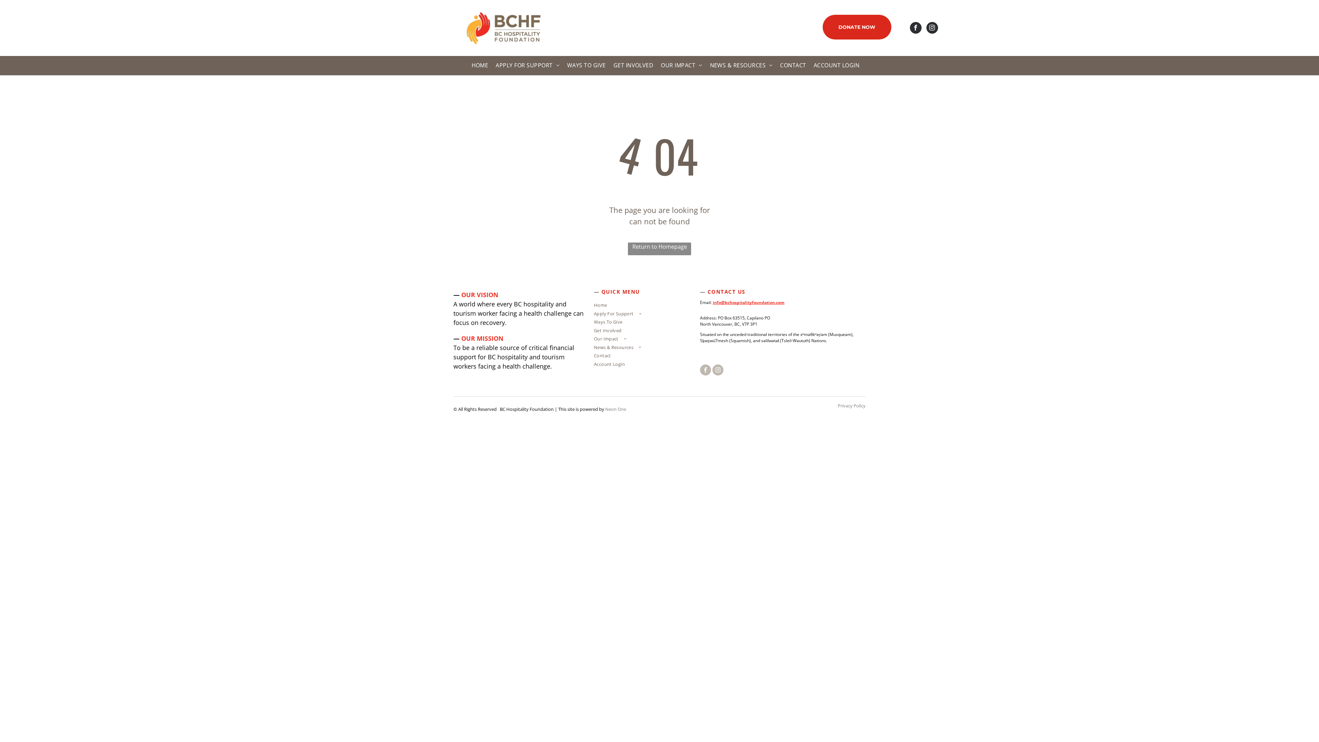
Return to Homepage (659, 246)
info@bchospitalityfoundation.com (749, 302)
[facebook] (916, 28)
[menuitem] (479, 65)
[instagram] (932, 28)
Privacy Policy (852, 406)
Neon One (615, 409)
